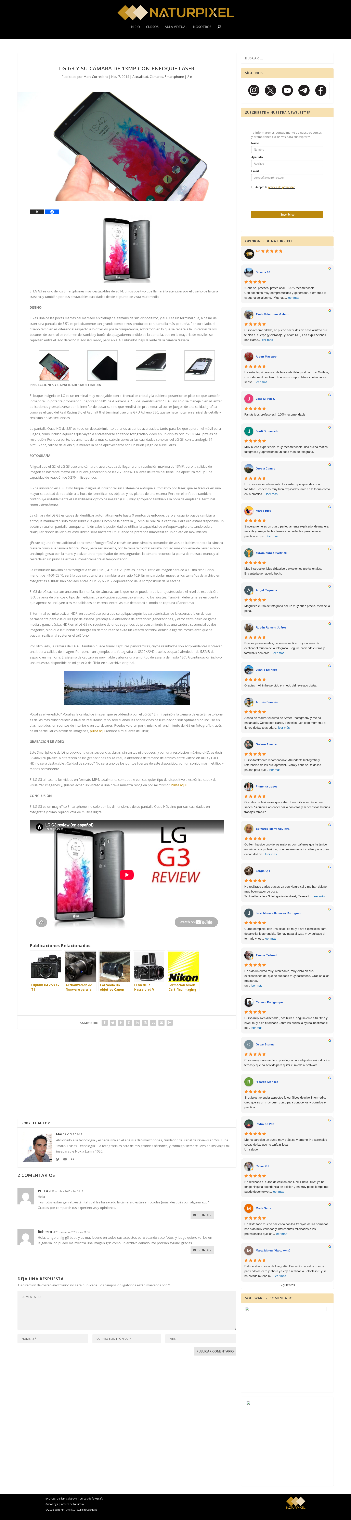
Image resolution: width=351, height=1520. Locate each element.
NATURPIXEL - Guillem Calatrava (79, 1509)
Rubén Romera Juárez (271, 627)
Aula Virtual (176, 27)
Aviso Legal (52, 1504)
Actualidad (140, 76)
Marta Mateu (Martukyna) (273, 1250)
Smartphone (174, 76)
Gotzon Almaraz (266, 744)
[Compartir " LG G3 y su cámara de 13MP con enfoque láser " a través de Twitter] (113, 1023)
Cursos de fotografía (92, 1498)
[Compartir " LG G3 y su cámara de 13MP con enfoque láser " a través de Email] (161, 1023)
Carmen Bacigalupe (269, 1002)
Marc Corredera (95, 76)
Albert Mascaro (266, 356)
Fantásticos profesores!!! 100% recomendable (274, 414)
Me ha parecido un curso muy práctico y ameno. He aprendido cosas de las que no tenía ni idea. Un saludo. (285, 1144)
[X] (37, 211)
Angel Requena (266, 590)
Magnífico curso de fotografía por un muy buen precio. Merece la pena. (287, 608)
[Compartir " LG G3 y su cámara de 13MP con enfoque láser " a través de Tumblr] (121, 1023)
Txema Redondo (267, 955)
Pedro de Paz (265, 1124)
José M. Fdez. (265, 398)
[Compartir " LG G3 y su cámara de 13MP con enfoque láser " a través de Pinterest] (129, 1023)
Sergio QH (263, 870)
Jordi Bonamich (267, 431)
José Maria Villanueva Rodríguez (278, 913)
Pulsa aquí (178, 785)
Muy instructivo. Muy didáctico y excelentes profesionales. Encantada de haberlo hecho (283, 571)
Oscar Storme (265, 1044)
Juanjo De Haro (266, 669)
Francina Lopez (266, 786)
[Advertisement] (127, 1079)
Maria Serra (263, 1208)
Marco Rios (263, 510)
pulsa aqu (97, 731)
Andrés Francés (267, 702)
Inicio (135, 27)
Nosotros (202, 27)
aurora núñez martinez (271, 552)
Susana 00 (263, 272)
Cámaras (156, 76)
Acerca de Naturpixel (73, 1504)
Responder (202, 1215)
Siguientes (287, 1285)
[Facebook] (52, 211)
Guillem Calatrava (67, 1498)
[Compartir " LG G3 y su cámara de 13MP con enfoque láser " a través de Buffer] (145, 1023)
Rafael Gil (262, 1166)
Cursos (152, 27)
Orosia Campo (265, 468)
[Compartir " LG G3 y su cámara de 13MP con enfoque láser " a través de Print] (170, 1023)
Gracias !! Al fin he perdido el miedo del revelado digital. (280, 685)
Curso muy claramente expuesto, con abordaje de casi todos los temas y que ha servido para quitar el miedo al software (287, 1062)
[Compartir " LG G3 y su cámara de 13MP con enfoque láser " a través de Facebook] (105, 1023)
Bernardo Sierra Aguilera (272, 828)
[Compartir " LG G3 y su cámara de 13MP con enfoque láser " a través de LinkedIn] (137, 1023)
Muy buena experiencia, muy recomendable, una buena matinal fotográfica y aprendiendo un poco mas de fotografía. (286, 449)
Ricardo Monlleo (267, 1081)
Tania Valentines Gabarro (273, 314)
